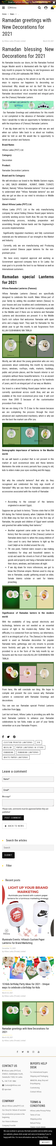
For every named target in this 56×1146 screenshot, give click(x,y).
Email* (6, 790)
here (18, 709)
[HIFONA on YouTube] (38, 1052)
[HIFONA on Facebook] (17, 1052)
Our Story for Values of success (14, 1110)
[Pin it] (14, 737)
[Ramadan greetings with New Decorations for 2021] (28, 1013)
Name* (6, 779)
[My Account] (46, 8)
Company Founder (9, 1125)
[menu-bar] (4, 8)
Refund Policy (35, 1123)
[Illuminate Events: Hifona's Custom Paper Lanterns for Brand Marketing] (28, 910)
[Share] (3, 737)
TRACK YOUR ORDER (38, 1127)
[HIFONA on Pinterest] (28, 1052)
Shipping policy (36, 1119)
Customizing (35, 1088)
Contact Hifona (35, 1092)
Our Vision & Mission (10, 1121)
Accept (46, 1142)
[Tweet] (8, 737)
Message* (6, 796)
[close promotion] (54, 2)
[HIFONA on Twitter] (22, 1052)
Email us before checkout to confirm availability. (28, 2)
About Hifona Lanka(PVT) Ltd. (13, 1106)
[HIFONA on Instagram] (33, 1052)
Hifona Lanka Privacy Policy (40, 1111)
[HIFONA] (12, 7)
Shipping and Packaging (39, 1076)
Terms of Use (35, 1115)
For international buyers (39, 1072)
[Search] (39, 7)
